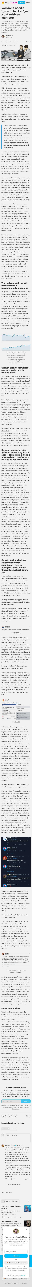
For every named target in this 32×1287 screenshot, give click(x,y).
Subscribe (16, 1256)
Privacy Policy (21, 1270)
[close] (26, 1229)
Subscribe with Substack (17, 1263)
